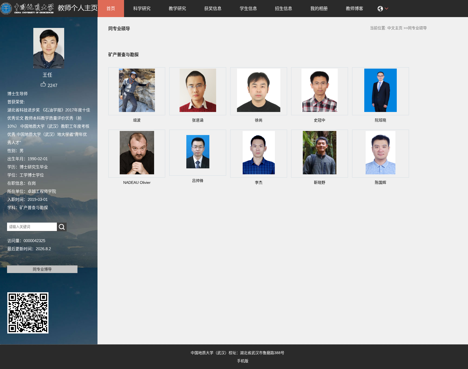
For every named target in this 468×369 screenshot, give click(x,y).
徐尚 (258, 120)
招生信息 (283, 8)
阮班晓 (380, 120)
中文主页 (394, 28)
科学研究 (142, 8)
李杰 (258, 182)
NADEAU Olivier (137, 182)
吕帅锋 (197, 180)
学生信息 (248, 8)
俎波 (137, 120)
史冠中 (319, 120)
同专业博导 (42, 269)
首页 (110, 8)
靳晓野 (319, 182)
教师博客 (354, 8)
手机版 (242, 361)
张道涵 (197, 120)
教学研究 (177, 8)
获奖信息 (213, 8)
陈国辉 (380, 182)
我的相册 (319, 8)
